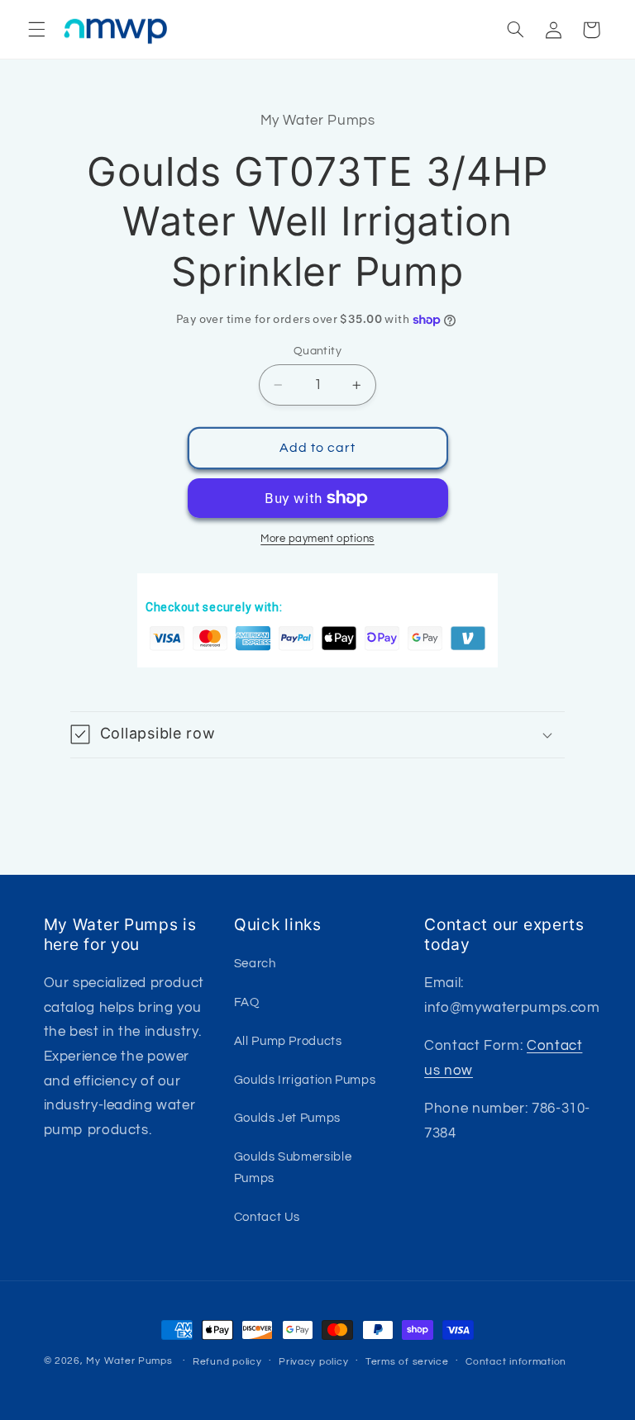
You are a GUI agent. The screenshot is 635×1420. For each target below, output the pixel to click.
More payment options (317, 539)
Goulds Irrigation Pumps (305, 1080)
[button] (36, 30)
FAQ (247, 1002)
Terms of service (407, 1361)
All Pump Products (288, 1041)
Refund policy (227, 1361)
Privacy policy (313, 1361)
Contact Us (267, 1217)
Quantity (317, 351)
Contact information (516, 1361)
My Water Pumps (129, 1360)
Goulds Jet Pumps (287, 1118)
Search (255, 963)
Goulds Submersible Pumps (292, 1168)
